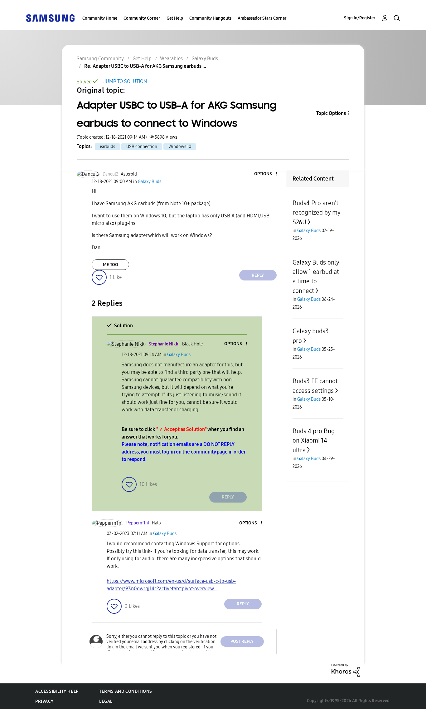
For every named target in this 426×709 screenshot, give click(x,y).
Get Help (175, 18)
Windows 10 (179, 146)
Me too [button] (110, 264)
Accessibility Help (57, 691)
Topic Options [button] (331, 113)
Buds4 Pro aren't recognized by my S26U (316, 212)
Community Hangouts (210, 18)
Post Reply (242, 641)
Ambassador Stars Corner (262, 18)
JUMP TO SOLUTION (125, 81)
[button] (266, 174)
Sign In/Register (359, 18)
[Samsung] (50, 18)
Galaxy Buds (204, 59)
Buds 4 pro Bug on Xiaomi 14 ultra (314, 440)
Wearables (171, 59)
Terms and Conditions (125, 691)
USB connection (141, 146)
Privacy (44, 701)
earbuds (107, 146)
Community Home (99, 18)
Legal (106, 701)
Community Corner (141, 18)
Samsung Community (100, 59)
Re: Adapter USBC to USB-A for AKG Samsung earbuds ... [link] (145, 66)
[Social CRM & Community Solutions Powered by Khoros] (346, 670)
